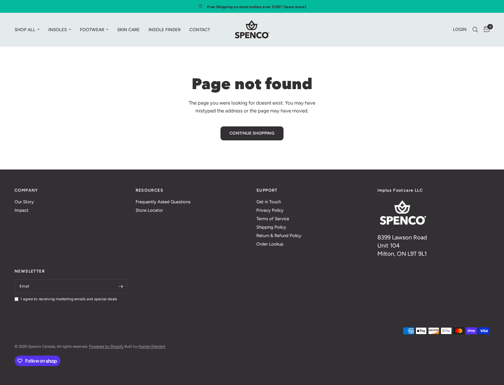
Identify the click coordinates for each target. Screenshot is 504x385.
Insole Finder (164, 29)
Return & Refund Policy (278, 235)
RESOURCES (150, 190)
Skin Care (128, 29)
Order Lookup (270, 244)
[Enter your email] (121, 286)
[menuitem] (29, 29)
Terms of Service (272, 218)
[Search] (475, 29)
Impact (22, 210)
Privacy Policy (270, 210)
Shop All (25, 29)
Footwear (92, 29)
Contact (199, 29)
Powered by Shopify (106, 346)
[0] (485, 29)
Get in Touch (268, 201)
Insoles (57, 29)
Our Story (24, 201)
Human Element (151, 346)
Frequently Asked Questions (163, 201)
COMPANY (26, 190)
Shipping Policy (271, 227)
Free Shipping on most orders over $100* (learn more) (256, 7)
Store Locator (149, 210)
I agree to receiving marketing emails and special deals (69, 299)
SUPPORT (267, 190)
